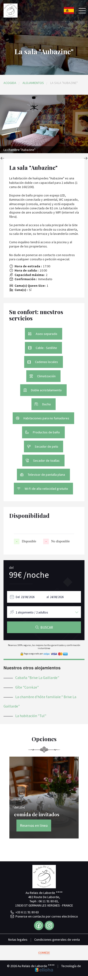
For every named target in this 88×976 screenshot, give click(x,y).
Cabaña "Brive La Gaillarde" (37, 677)
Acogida (10, 83)
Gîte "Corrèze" (27, 687)
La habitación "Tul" (30, 715)
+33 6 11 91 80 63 (27, 912)
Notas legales (17, 939)
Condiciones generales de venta (57, 939)
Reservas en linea (34, 825)
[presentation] (2, 158)
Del (18, 597)
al (47, 597)
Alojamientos (33, 83)
